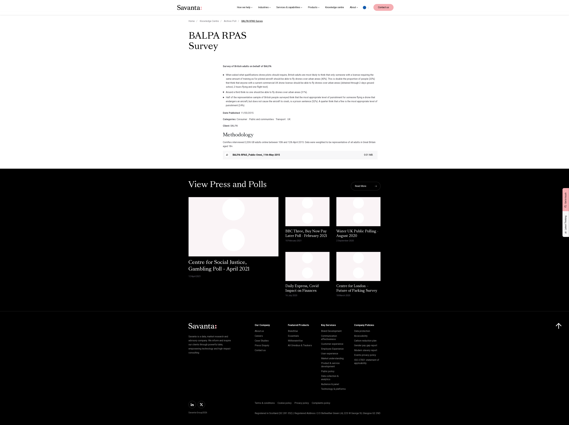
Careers (259, 336)
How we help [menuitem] (243, 7)
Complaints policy (321, 403)
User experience (329, 353)
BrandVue (293, 331)
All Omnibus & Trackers (300, 345)
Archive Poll (230, 21)
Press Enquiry (262, 345)
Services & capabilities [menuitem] (288, 7)
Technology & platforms (333, 389)
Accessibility (361, 336)
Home (191, 21)
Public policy (327, 371)
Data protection (362, 331)
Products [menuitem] (312, 7)
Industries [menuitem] (263, 7)
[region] (366, 7)
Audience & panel (330, 384)
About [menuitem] (353, 7)
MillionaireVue (295, 340)
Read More (360, 186)
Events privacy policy (365, 355)
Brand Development (331, 331)
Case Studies (262, 340)
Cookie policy (285, 403)
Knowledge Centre (209, 21)
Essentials (293, 336)
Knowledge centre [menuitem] (334, 7)
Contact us (383, 7)
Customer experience (332, 344)
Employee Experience (332, 348)
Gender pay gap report (365, 345)
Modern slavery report (365, 350)
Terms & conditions (265, 403)
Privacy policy (301, 403)
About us (259, 331)
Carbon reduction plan (365, 340)
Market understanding (332, 358)
